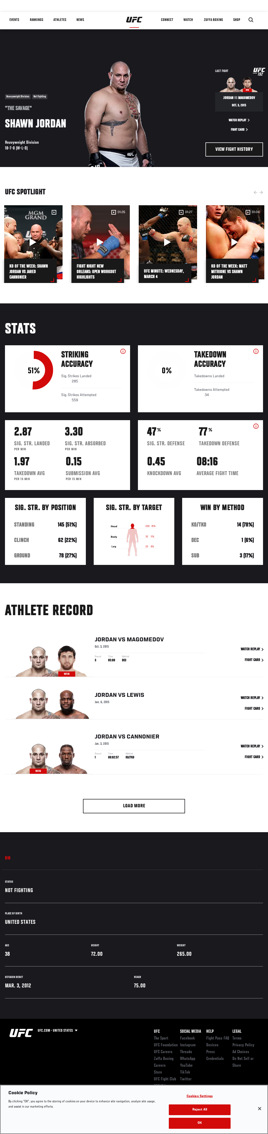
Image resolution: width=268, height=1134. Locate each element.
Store (158, 1072)
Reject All (199, 1109)
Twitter (186, 1079)
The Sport (161, 1038)
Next (261, 192)
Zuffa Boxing (213, 20)
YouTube (186, 1065)
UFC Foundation (166, 1045)
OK (200, 1123)
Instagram (188, 1045)
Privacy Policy (243, 1045)
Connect (167, 20)
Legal (236, 1031)
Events (14, 20)
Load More (134, 806)
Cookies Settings (200, 1096)
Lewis (135, 695)
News (80, 20)
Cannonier (143, 737)
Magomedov (145, 640)
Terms (237, 1038)
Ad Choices (240, 1052)
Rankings (36, 20)
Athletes (59, 20)
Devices (212, 1045)
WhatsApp (187, 1059)
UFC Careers (163, 1052)
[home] (134, 20)
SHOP (236, 20)
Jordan (106, 640)
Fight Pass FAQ (217, 1038)
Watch (188, 20)
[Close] (259, 1108)
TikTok (185, 1072)
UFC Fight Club (165, 1079)
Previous (255, 192)
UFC (157, 1031)
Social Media (190, 1031)
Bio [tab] (8, 858)
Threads (186, 1052)
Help (210, 1031)
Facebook (187, 1038)
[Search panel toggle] (251, 20)
